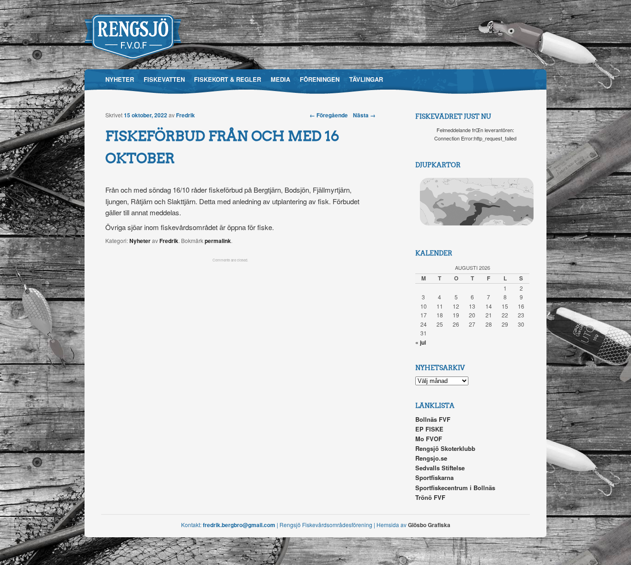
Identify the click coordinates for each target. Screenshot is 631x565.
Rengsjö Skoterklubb (445, 448)
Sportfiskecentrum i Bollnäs (455, 487)
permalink (218, 241)
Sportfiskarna (434, 477)
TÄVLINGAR (366, 79)
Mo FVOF (428, 438)
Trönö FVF (430, 497)
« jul (420, 342)
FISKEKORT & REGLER (227, 79)
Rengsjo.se (431, 458)
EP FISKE (429, 429)
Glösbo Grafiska (429, 525)
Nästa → (364, 115)
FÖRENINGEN (320, 79)
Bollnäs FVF (432, 419)
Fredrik (185, 115)
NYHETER (119, 79)
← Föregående (328, 115)
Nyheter (140, 241)
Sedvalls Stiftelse (440, 467)
